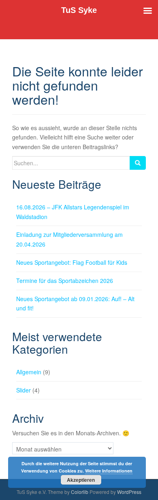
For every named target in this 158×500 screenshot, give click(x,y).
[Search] (138, 163)
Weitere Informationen (108, 471)
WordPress (129, 491)
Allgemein (28, 372)
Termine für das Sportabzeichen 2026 (64, 280)
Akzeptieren (81, 479)
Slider (23, 390)
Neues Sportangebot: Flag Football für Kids (71, 262)
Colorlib (79, 491)
